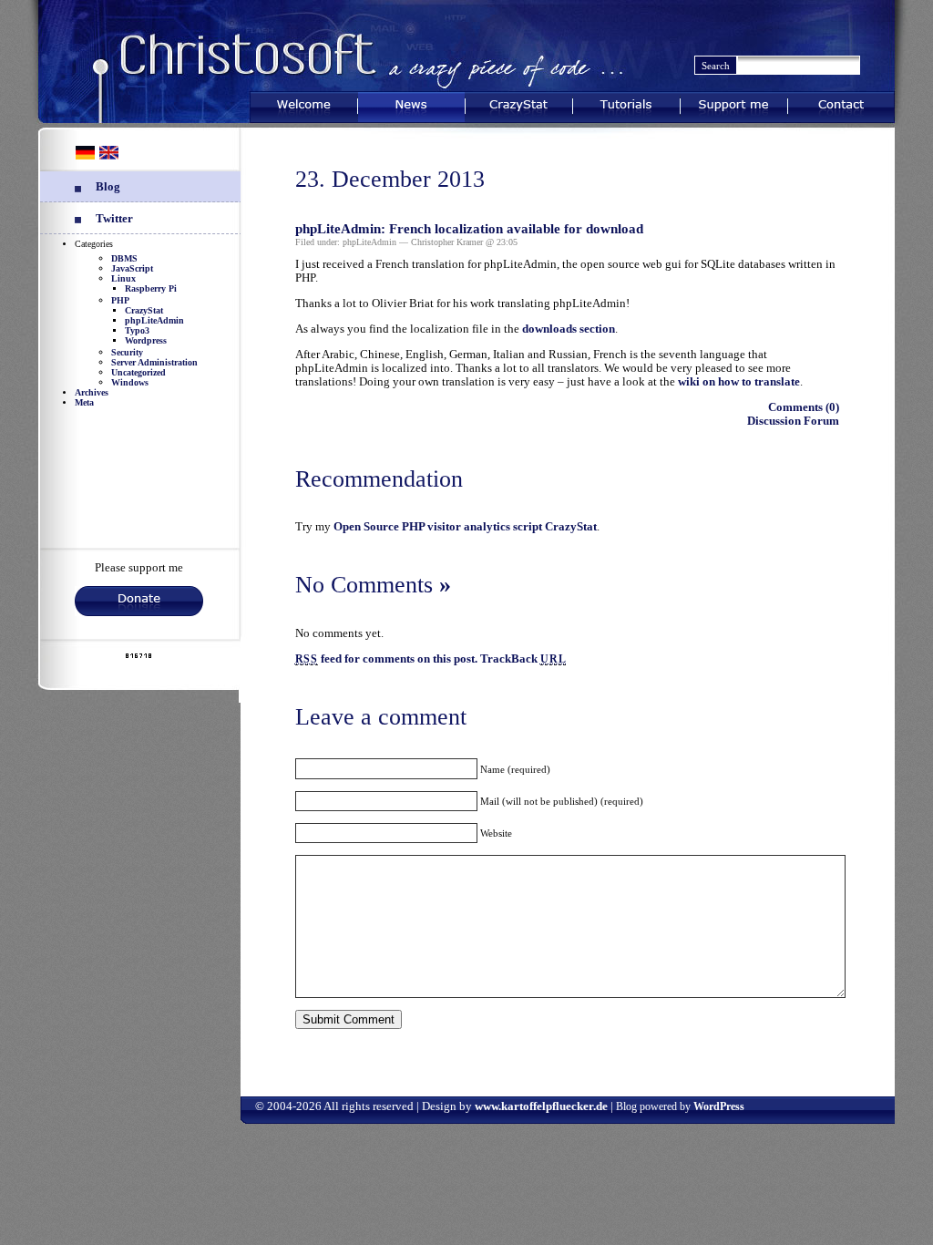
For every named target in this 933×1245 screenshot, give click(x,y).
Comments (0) (803, 407)
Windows (130, 382)
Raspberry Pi (151, 288)
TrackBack (523, 659)
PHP (120, 300)
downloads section (568, 329)
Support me (734, 103)
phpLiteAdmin (154, 320)
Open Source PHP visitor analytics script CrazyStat (465, 526)
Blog (108, 186)
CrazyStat (519, 103)
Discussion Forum (793, 421)
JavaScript (132, 268)
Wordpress (146, 340)
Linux (123, 278)
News (411, 103)
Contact (841, 103)
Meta (84, 402)
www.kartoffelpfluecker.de (541, 1106)
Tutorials (626, 103)
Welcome (303, 103)
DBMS (124, 258)
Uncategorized (138, 372)
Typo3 (137, 330)
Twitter (114, 218)
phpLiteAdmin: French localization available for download (469, 228)
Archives (91, 392)
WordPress (718, 1106)
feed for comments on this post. (386, 659)
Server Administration (154, 362)
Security (127, 352)
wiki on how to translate (739, 382)
